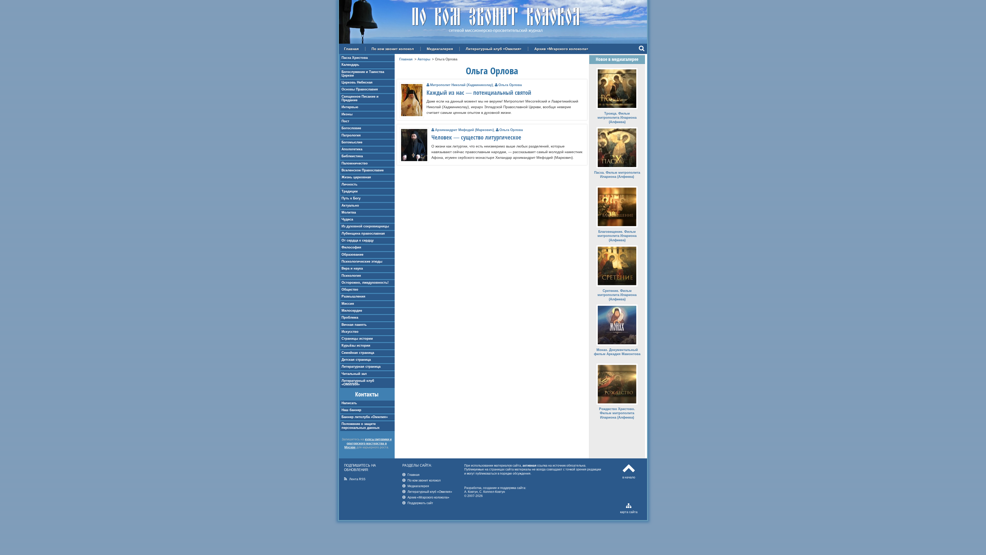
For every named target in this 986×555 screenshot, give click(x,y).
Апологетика (352, 149)
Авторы (424, 59)
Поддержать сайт (420, 503)
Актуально (350, 205)
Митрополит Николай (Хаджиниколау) (461, 85)
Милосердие (352, 310)
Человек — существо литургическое (476, 137)
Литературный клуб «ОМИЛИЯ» (358, 382)
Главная (351, 49)
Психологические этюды (362, 261)
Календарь (350, 65)
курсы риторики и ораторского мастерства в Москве (368, 443)
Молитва (349, 212)
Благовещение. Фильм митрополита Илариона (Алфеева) (617, 236)
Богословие (351, 128)
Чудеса (347, 219)
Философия (351, 247)
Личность (349, 184)
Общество (350, 289)
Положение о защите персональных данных (361, 425)
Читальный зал (354, 374)
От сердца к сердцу (358, 240)
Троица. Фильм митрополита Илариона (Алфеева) (617, 118)
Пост (345, 121)
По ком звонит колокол (393, 49)
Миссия (348, 304)
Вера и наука (352, 268)
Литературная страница (361, 366)
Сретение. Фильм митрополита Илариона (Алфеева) (617, 295)
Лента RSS (357, 479)
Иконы (347, 114)
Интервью (350, 107)
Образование (352, 254)
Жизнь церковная (356, 177)
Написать (349, 403)
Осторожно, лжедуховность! (365, 282)
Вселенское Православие (363, 170)
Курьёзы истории (356, 345)
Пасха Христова (355, 58)
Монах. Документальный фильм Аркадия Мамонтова (617, 352)
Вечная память (354, 325)
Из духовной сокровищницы (365, 226)
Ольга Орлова (510, 85)
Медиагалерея (440, 49)
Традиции (350, 191)
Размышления (353, 296)
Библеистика (352, 156)
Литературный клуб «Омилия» (494, 49)
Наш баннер (351, 410)
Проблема (350, 317)
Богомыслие (352, 142)
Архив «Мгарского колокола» (561, 49)
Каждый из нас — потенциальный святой (478, 92)
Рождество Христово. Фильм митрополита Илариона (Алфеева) (617, 413)
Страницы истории (357, 338)
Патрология (351, 135)
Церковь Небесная (357, 82)
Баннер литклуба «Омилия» (365, 417)
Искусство (350, 332)
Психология (351, 276)
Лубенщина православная (363, 233)
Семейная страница (358, 353)
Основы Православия (360, 89)
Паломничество (355, 163)
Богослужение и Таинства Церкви (363, 73)
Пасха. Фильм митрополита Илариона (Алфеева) (617, 175)
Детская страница (356, 360)
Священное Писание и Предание (360, 98)
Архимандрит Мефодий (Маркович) (464, 130)
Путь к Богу (351, 198)
